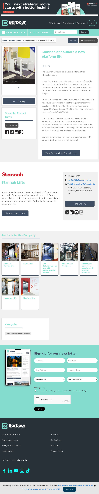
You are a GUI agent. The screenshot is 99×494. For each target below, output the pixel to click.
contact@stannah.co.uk (79, 180)
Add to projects (89, 41)
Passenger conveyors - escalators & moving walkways (87, 268)
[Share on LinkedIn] (17, 132)
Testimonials (7, 451)
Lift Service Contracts (67, 265)
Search (84, 32)
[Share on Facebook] (7, 132)
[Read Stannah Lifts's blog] (81, 212)
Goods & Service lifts (9, 265)
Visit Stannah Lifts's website (81, 184)
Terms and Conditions (65, 391)
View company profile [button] (15, 213)
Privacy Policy (39, 388)
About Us (81, 23)
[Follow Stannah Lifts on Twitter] (67, 212)
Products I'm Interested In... (40, 32)
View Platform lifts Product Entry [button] (61, 153)
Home (4, 40)
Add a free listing (10, 440)
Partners (54, 445)
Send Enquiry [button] (19, 101)
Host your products (11, 445)
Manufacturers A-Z (11, 434)
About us (54, 434)
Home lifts (28, 264)
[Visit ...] (10, 252)
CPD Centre (54, 23)
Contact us (55, 440)
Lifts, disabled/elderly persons (18, 333)
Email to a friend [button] (12, 125)
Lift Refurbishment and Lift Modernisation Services (50, 268)
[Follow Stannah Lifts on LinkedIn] (72, 212)
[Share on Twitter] (12, 132)
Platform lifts (29, 298)
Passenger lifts (10, 298)
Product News (15, 40)
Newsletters (68, 23)
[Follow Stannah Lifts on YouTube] (76, 212)
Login (92, 23)
